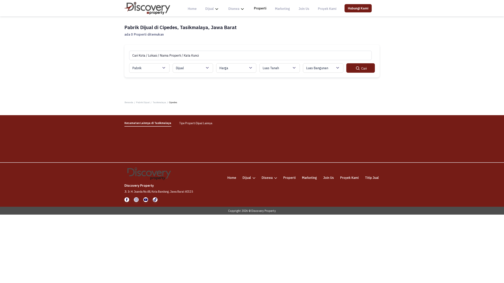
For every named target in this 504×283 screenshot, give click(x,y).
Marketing (282, 9)
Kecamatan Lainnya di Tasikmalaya (147, 123)
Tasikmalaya (159, 102)
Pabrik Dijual (143, 102)
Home (192, 9)
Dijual (209, 9)
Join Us (304, 9)
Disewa (233, 9)
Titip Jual (372, 178)
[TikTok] (155, 199)
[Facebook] (126, 199)
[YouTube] (145, 199)
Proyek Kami (327, 9)
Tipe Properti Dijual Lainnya (195, 123)
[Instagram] (136, 199)
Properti (260, 8)
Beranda (129, 102)
